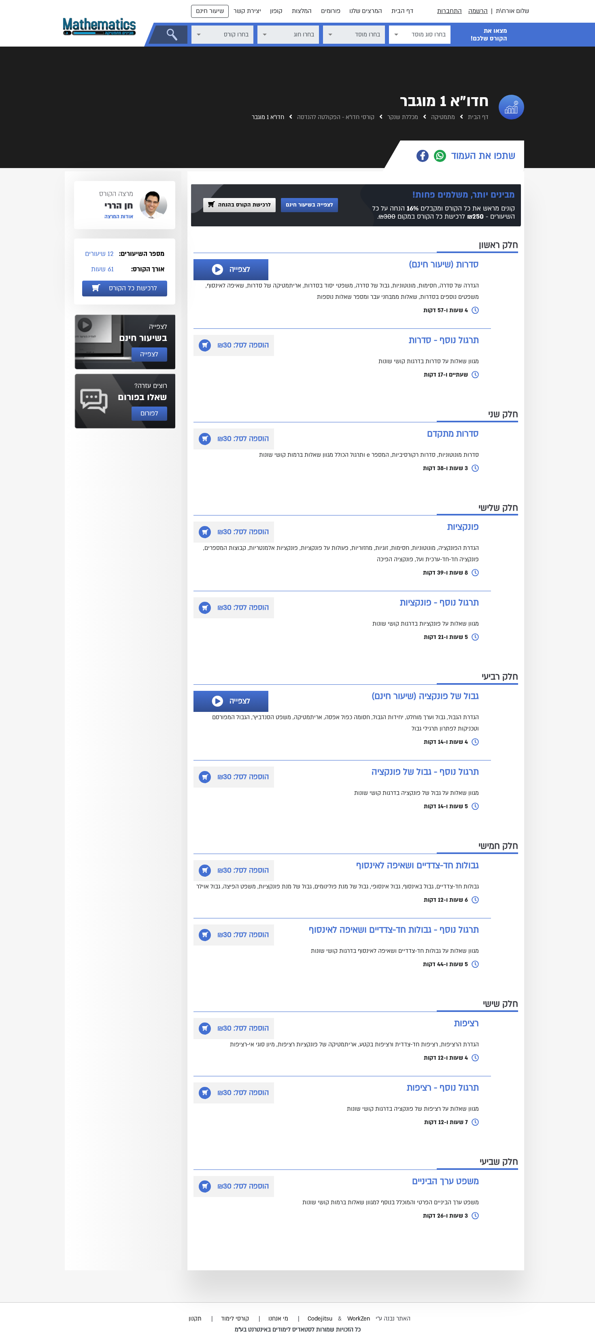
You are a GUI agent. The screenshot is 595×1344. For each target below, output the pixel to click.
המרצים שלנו (365, 11)
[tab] (462, 156)
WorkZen (358, 1319)
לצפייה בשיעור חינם (309, 205)
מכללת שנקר (402, 117)
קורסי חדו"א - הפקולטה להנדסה (334, 117)
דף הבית (402, 11)
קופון (276, 11)
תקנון (195, 1319)
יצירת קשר (247, 11)
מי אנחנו (278, 1319)
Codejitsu (321, 1319)
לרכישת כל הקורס (132, 288)
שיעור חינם (210, 11)
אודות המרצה (118, 216)
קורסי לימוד (235, 1319)
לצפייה (240, 269)
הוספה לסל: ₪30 (243, 345)
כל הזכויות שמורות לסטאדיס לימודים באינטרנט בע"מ (298, 1329)
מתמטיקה (442, 117)
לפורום (149, 413)
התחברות (449, 11)
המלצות (302, 11)
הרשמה (478, 11)
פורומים (330, 11)
